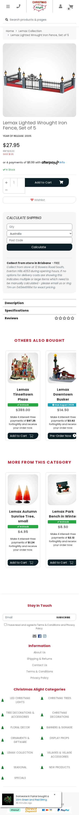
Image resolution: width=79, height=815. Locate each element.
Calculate (38, 247)
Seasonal (20, 767)
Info (62, 162)
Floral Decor (20, 727)
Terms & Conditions (48, 625)
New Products (59, 767)
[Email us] (34, 636)
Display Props (59, 738)
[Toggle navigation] (8, 6)
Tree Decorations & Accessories (20, 715)
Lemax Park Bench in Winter (63, 514)
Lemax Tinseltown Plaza (23, 394)
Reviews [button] (11, 318)
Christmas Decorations (59, 715)
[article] (23, 396)
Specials (20, 778)
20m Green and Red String (31, 799)
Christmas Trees (59, 698)
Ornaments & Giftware (20, 740)
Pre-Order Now (60, 436)
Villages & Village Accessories (59, 755)
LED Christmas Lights (20, 700)
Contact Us (39, 665)
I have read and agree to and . (41, 626)
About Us (39, 652)
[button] (39, 200)
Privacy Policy (39, 678)
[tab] (39, 303)
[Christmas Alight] (39, 6)
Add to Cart (43, 182)
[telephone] (18, 6)
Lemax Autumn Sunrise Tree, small (23, 516)
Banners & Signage (59, 727)
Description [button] (14, 303)
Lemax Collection (20, 753)
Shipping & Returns (39, 659)
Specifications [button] (17, 310)
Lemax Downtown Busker (63, 394)
